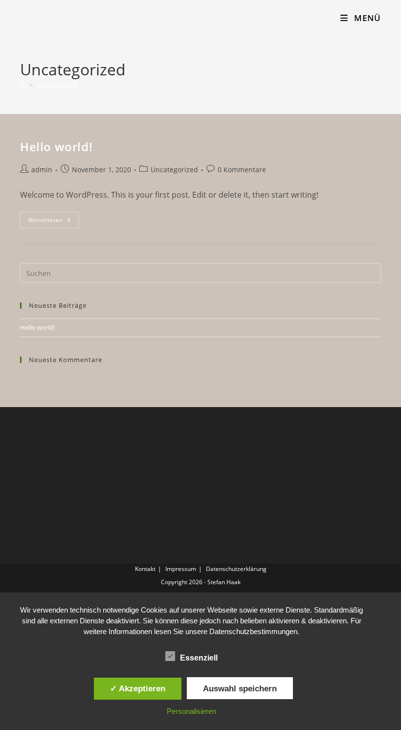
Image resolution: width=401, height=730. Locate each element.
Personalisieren (191, 711)
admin (41, 169)
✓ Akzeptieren (137, 688)
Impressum (180, 569)
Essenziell (199, 658)
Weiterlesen (53, 221)
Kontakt (145, 569)
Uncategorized (57, 85)
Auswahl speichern (240, 688)
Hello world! (56, 146)
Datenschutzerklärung (236, 569)
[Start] (23, 85)
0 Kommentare (242, 169)
